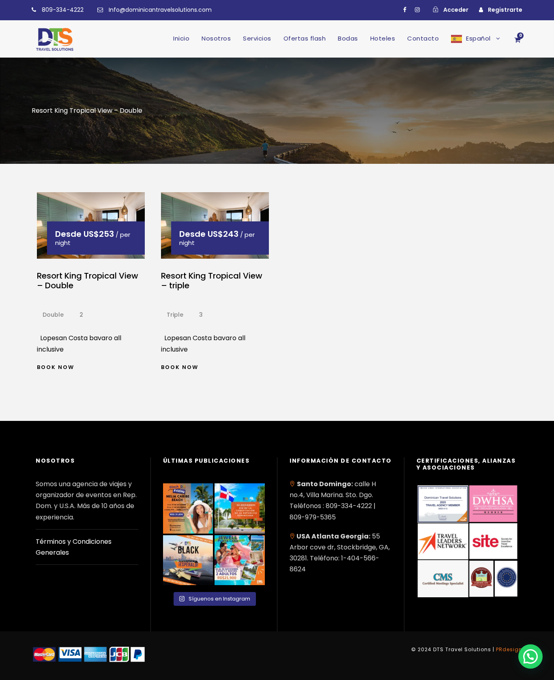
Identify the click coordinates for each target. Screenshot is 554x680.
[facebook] (404, 10)
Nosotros (216, 38)
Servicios (257, 38)
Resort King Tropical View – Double (87, 280)
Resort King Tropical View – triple (211, 280)
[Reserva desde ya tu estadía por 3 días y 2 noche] (240, 560)
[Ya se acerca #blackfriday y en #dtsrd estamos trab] (188, 560)
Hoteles (382, 38)
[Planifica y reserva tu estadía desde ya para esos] (188, 508)
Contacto (423, 38)
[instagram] (417, 10)
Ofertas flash (304, 38)
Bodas (348, 38)
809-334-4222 (63, 10)
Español (478, 38)
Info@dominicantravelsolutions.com (160, 10)
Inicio (181, 38)
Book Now (55, 367)
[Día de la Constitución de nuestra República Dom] (240, 508)
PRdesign (509, 649)
